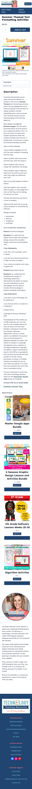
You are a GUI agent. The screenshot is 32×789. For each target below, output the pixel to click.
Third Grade (5, 75)
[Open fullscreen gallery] (28, 63)
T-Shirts (16, 733)
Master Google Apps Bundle (17, 425)
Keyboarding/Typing (21, 70)
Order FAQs (16, 775)
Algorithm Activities (17, 572)
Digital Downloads (16, 722)
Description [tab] (7, 82)
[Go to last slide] (9, 68)
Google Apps (11, 70)
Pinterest (15, 386)
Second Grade (23, 73)
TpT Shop (16, 737)
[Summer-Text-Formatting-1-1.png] (16, 51)
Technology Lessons (11, 72)
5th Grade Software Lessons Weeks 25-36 (17, 525)
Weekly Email (16, 751)
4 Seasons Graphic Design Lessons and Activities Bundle (17, 475)
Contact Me (16, 783)
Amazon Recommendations (16, 729)
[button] (10, 68)
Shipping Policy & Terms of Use (16, 779)
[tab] (15, 63)
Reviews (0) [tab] (7, 86)
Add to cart (20, 29)
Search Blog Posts (6, 11)
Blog (20, 386)
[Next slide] (23, 68)
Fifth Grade (8, 73)
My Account (16, 771)
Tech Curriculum (16, 725)
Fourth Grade (15, 73)
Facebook (7, 386)
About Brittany (16, 754)
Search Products (22, 11)
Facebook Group (16, 747)
